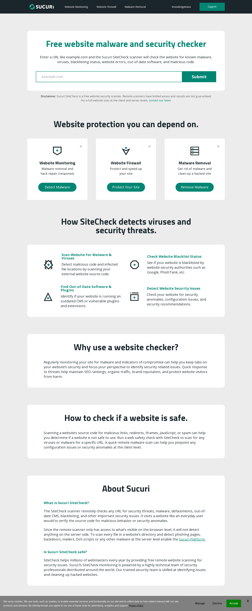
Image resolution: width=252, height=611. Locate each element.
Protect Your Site (126, 187)
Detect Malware (57, 187)
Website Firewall (106, 6)
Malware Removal (135, 6)
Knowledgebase (181, 6)
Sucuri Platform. (192, 539)
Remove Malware (194, 187)
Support (212, 6)
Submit (199, 76)
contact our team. (160, 100)
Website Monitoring (76, 6)
